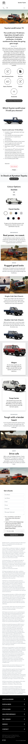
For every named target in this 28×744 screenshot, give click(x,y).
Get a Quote (14, 166)
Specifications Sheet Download (14, 100)
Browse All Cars (14, 178)
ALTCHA (21, 530)
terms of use (20, 522)
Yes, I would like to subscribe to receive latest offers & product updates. (13, 518)
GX (14, 192)
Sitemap (8, 736)
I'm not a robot (10, 531)
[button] (24, 8)
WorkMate (14, 189)
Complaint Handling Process (9, 737)
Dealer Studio (23, 740)
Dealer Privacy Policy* (10, 528)
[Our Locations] (7, 8)
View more (7, 163)
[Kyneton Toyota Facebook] (3, 740)
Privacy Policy (13, 736)
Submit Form (14, 535)
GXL (14, 195)
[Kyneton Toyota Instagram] (5, 740)
